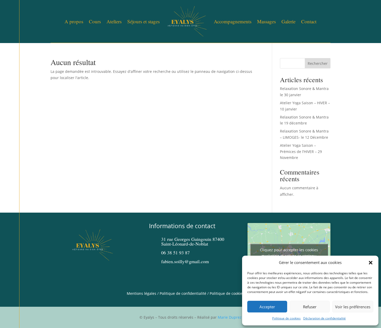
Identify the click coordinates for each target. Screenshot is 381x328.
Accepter (267, 306)
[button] (370, 262)
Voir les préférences (352, 306)
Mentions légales (141, 293)
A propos (74, 21)
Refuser (309, 306)
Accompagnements (232, 21)
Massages (266, 21)
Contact (308, 21)
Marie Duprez (230, 317)
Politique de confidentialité (183, 293)
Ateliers (114, 21)
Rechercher (318, 63)
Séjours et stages (143, 21)
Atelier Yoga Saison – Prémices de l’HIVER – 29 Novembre (301, 151)
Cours (95, 21)
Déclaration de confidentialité (324, 318)
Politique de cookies (286, 318)
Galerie (288, 21)
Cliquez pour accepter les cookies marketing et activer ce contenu (289, 252)
